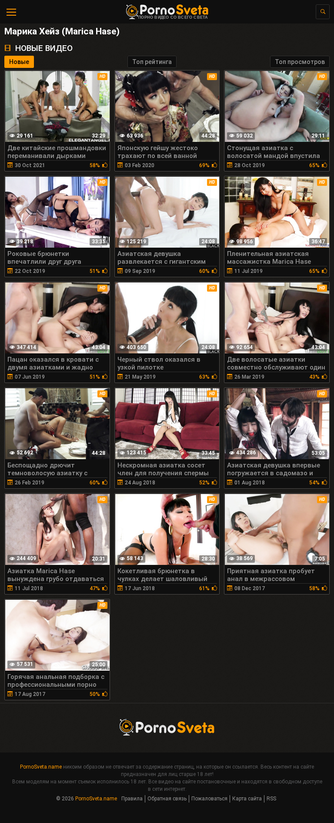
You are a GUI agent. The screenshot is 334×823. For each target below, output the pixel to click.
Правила (132, 799)
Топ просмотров (300, 61)
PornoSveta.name (41, 767)
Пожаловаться (209, 799)
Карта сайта (247, 799)
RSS (271, 799)
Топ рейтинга (152, 61)
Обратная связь (167, 799)
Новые (19, 61)
